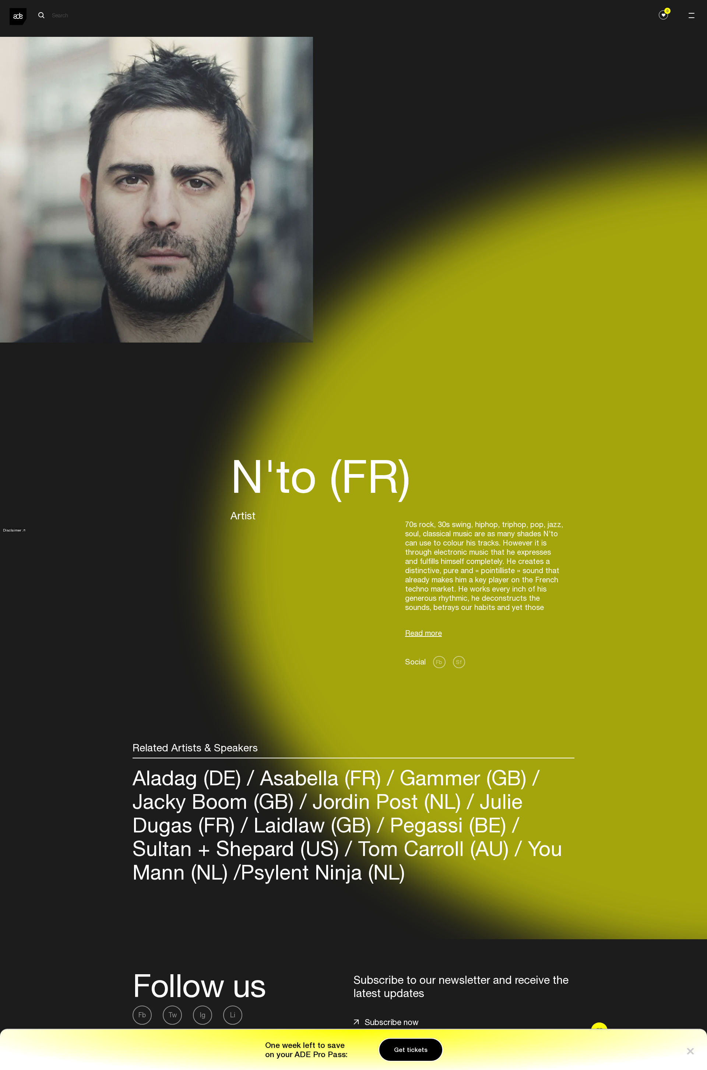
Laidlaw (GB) (312, 825)
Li (232, 1015)
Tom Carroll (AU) (433, 848)
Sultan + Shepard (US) (239, 848)
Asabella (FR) (320, 778)
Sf (459, 662)
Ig (202, 1015)
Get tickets (411, 1049)
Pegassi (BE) (448, 825)
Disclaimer (12, 530)
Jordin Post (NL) (387, 801)
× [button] (690, 1049)
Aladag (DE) (190, 778)
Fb (439, 662)
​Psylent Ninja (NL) (323, 872)
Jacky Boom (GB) (216, 801)
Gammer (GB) (463, 778)
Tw (172, 1015)
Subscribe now (392, 1022)
